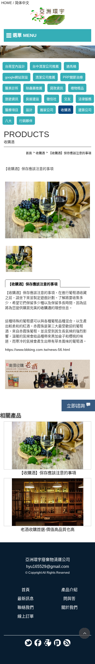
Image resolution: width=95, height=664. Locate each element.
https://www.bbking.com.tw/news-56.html (37, 350)
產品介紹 (69, 590)
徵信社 (51, 99)
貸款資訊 (56, 88)
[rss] (66, 642)
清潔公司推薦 (45, 77)
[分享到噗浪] (57, 642)
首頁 (26, 590)
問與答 (69, 598)
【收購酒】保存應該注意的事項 (33, 284)
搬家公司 (46, 110)
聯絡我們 (25, 607)
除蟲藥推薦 (34, 88)
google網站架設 (16, 77)
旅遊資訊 (11, 99)
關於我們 (69, 607)
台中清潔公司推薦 (45, 66)
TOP (84, 633)
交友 (67, 99)
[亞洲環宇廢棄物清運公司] (47, 16)
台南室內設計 (15, 66)
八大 (8, 121)
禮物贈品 (77, 88)
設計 (29, 110)
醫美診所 (11, 88)
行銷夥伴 (25, 121)
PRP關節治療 (73, 77)
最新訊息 (25, 598)
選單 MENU (24, 35)
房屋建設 (32, 99)
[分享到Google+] (47, 642)
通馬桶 (71, 66)
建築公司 (84, 110)
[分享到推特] (28, 642)
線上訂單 (25, 616)
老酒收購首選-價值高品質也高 (47, 481)
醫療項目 (11, 110)
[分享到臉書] (38, 642)
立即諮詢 (76, 406)
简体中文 (22, 3)
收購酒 (66, 110)
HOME (6, 3)
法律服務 (84, 99)
